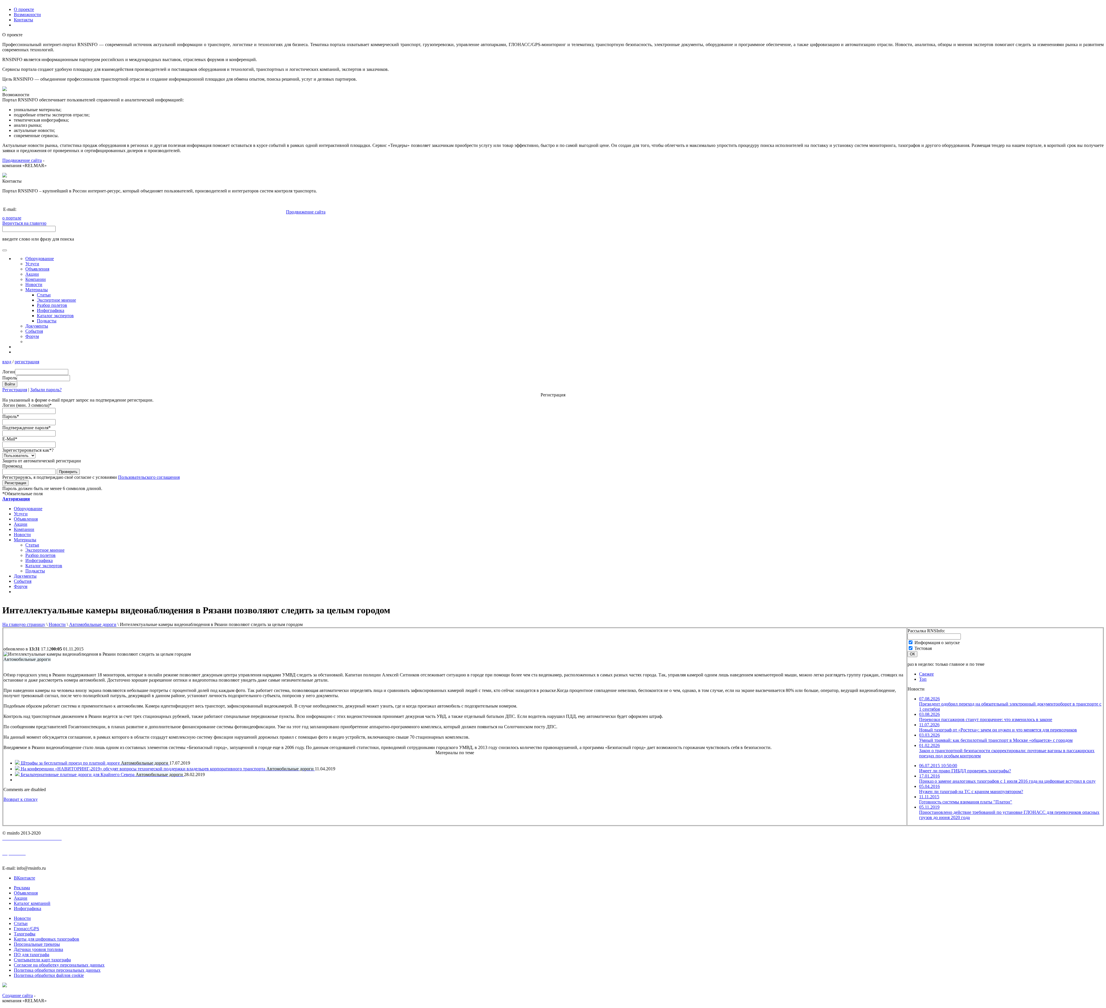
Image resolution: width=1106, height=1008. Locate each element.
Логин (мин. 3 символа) (27, 405)
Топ (923, 679)
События (34, 331)
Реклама (22, 887)
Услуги (32, 263)
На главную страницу (23, 624)
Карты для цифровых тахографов (46, 939)
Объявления (37, 268)
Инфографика (50, 310)
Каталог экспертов (55, 315)
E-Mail (9, 438)
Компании (35, 279)
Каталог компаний (32, 903)
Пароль (10, 416)
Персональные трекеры (37, 944)
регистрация (27, 361)
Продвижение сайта (22, 160)
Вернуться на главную (24, 223)
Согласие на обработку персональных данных (59, 964)
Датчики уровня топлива (38, 949)
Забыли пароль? (46, 389)
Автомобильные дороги (92, 624)
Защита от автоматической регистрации (41, 460)
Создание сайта (17, 995)
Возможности (27, 14)
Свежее (926, 674)
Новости (57, 624)
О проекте (24, 9)
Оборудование (39, 258)
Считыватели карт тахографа (42, 959)
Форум (32, 336)
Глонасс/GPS (26, 928)
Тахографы (24, 933)
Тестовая (923, 648)
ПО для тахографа (31, 954)
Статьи (44, 294)
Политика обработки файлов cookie (49, 975)
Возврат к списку (20, 799)
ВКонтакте (24, 877)
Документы (36, 326)
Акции (32, 274)
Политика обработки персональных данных (57, 970)
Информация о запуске (937, 642)
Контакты (23, 19)
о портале (11, 217)
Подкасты (46, 320)
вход (6, 361)
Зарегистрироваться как (28, 450)
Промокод (12, 466)
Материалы (36, 289)
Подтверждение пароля (26, 427)
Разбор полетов (52, 305)
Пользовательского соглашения (149, 477)
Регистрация (14, 389)
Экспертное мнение (56, 300)
